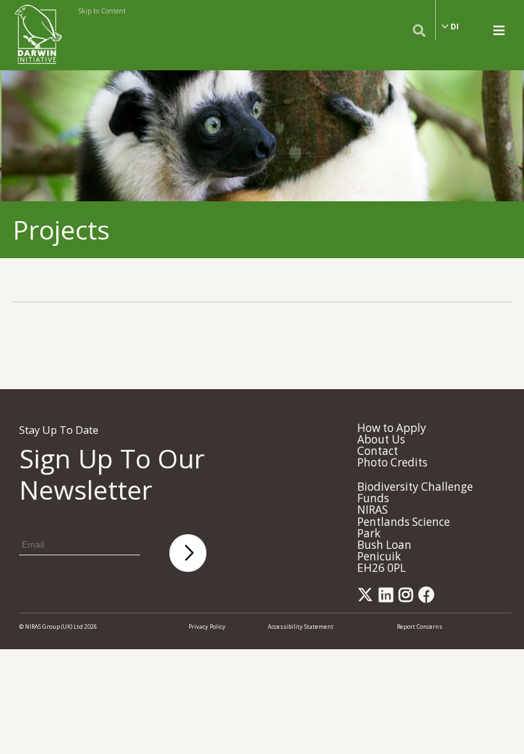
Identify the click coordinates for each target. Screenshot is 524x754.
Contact (377, 450)
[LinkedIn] (388, 598)
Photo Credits (392, 462)
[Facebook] (429, 598)
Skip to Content (102, 10)
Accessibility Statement (301, 626)
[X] (367, 598)
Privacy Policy (207, 626)
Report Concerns (419, 626)
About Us (381, 439)
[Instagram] (408, 598)
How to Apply (391, 427)
